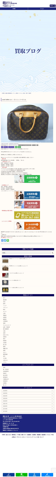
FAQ (52, 434)
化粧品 (4, 336)
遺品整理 (43, 434)
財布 (4, 303)
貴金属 (4, 299)
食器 (4, 323)
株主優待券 (6, 329)
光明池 (4, 383)
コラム (4, 362)
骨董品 (4, 315)
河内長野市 (6, 371)
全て (2, 147)
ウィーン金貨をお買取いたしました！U (16, 287)
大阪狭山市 (6, 379)
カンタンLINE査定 (21, 474)
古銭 (4, 331)
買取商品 (14, 434)
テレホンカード (7, 325)
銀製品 (4, 319)
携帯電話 (5, 354)
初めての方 (8, 434)
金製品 (4, 317)
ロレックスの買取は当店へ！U (14, 280)
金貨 (4, 333)
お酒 (4, 313)
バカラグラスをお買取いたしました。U (16, 273)
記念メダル (6, 335)
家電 (4, 346)
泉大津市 (5, 375)
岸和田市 (5, 381)
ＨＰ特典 (18, 434)
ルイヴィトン (11, 147)
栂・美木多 (6, 369)
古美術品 (5, 321)
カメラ (4, 311)
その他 (4, 358)
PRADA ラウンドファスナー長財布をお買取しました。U (19, 258)
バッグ (4, 305)
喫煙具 (4, 340)
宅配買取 (39, 434)
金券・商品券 (6, 327)
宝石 (4, 301)
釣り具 (4, 344)
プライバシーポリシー (21, 437)
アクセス (42, 8)
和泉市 (19, 147)
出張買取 (34, 434)
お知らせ (5, 360)
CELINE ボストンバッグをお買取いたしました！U (18, 265)
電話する (9, 474)
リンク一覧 (36, 437)
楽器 (4, 350)
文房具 (4, 342)
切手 (4, 356)
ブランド (6, 147)
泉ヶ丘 (4, 385)
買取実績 (47, 474)
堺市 (16, 147)
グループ (41, 437)
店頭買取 (29, 434)
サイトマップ (30, 437)
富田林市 (5, 377)
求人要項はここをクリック (6, 237)
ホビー (4, 352)
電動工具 (5, 348)
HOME (14, 8)
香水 (4, 338)
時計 (4, 309)
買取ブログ (23, 434)
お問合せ (14, 437)
